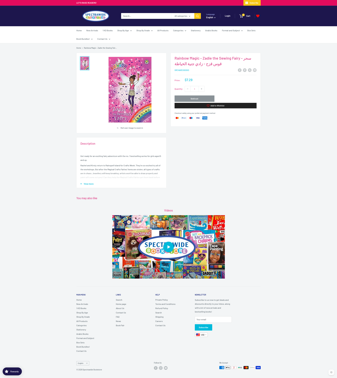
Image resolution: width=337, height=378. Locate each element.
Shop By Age (123, 30)
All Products (162, 30)
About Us (120, 308)
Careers (159, 321)
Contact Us (102, 39)
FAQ (117, 317)
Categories (178, 30)
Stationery (196, 30)
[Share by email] (255, 70)
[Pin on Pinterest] (245, 70)
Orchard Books (182, 70)
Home (79, 30)
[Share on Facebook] (240, 70)
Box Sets (251, 30)
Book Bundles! (83, 39)
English (80, 363)
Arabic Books (211, 30)
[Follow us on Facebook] (156, 368)
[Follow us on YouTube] (166, 368)
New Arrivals (92, 30)
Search (119, 299)
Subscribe (254, 3)
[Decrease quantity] (187, 89)
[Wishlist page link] (257, 16)
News (118, 321)
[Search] (197, 16)
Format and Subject (231, 30)
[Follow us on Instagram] (161, 368)
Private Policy (161, 299)
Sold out (194, 98)
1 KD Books (108, 30)
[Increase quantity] (201, 89)
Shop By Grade (143, 30)
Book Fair (120, 325)
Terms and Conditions (165, 304)
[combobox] (201, 335)
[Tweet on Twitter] (250, 70)
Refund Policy (161, 308)
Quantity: (179, 89)
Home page (121, 304)
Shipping (159, 317)
